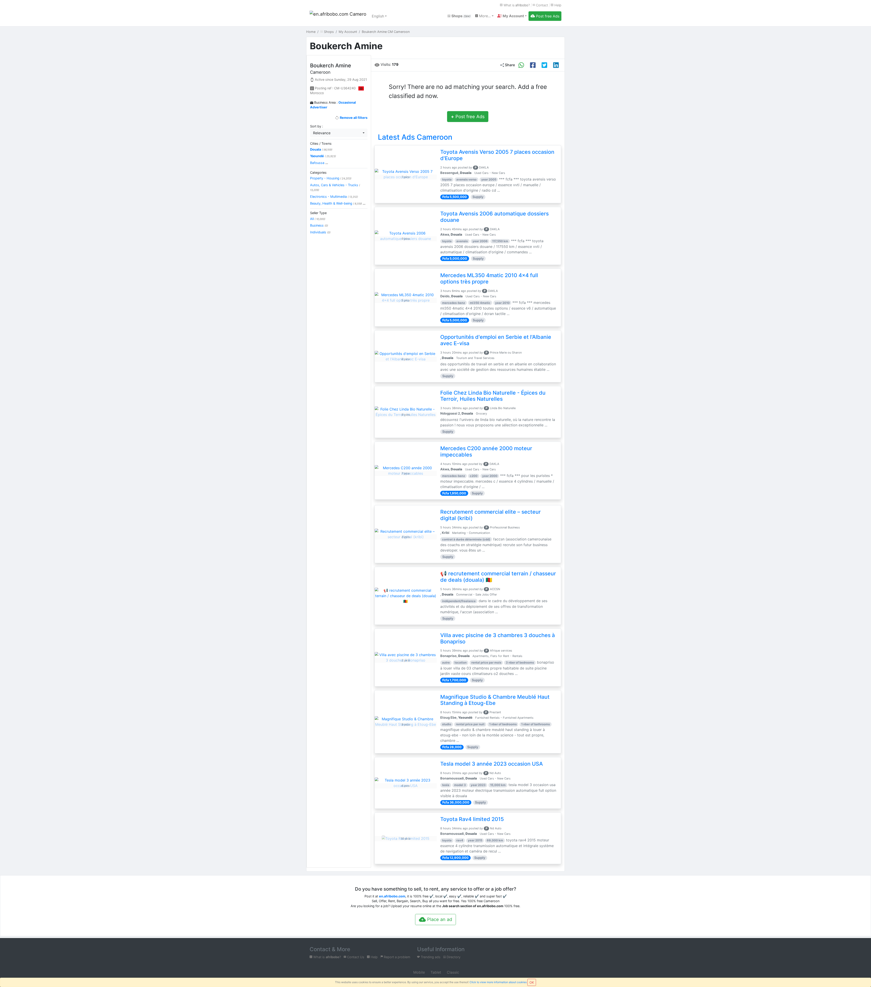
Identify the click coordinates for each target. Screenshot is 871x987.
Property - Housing (330, 178)
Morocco (317, 93)
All (317, 219)
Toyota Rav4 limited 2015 (472, 819)
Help (557, 5)
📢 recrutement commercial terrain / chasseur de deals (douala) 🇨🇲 (498, 576)
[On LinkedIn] (556, 65)
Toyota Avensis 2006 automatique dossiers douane (494, 216)
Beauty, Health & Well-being (337, 203)
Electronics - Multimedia (334, 196)
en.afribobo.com (392, 896)
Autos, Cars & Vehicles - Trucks (335, 187)
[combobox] (338, 133)
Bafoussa (319, 163)
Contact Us (355, 957)
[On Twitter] (544, 65)
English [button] (378, 16)
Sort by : (316, 126)
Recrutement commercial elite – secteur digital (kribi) (490, 515)
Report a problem (396, 957)
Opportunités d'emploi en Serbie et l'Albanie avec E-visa (495, 340)
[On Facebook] (533, 65)
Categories (318, 172)
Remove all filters (353, 118)
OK (531, 982)
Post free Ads (467, 116)
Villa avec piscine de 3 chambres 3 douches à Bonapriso (497, 638)
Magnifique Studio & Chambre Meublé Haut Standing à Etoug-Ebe (495, 700)
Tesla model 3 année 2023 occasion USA (491, 764)
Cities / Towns (321, 143)
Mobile (418, 972)
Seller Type (318, 213)
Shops (460, 16)
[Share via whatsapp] (521, 65)
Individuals (320, 232)
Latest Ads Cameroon (415, 137)
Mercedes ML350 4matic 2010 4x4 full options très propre (489, 278)
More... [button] (484, 16)
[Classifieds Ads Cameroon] (338, 16)
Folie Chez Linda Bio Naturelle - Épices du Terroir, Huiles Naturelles (493, 396)
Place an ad (439, 919)
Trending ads (430, 957)
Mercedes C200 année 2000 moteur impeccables (486, 451)
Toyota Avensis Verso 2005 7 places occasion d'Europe (497, 155)
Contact (541, 5)
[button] (511, 15)
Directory (453, 957)
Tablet (435, 972)
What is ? (516, 5)
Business (319, 225)
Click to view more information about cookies (498, 982)
